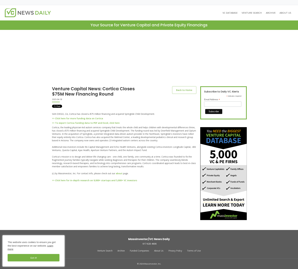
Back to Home (184, 90)
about (119, 173)
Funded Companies (139, 250)
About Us (158, 250)
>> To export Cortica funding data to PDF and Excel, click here (86, 122)
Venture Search (105, 250)
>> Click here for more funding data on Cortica (77, 118)
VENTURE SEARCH (252, 12)
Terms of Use (194, 250)
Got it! (33, 257)
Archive (121, 250)
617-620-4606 (150, 243)
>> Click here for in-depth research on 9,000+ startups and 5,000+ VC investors (94, 180)
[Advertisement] (149, 60)
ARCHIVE (271, 12)
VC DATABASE (230, 12)
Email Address (212, 99)
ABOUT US (285, 12)
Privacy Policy (175, 250)
